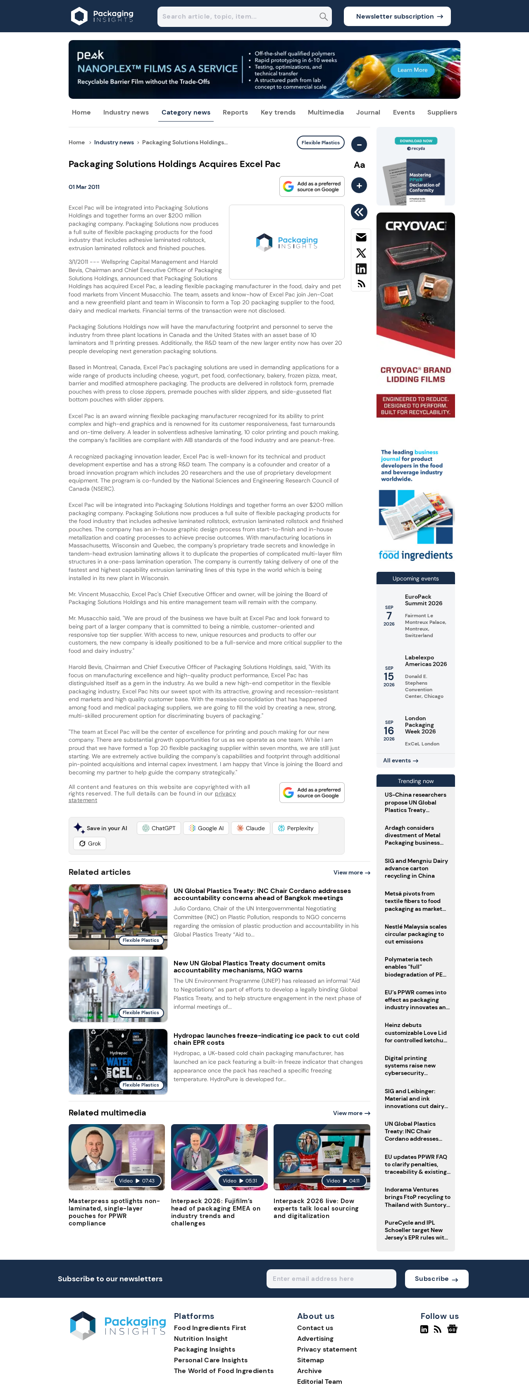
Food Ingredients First (210, 1328)
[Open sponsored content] (265, 96)
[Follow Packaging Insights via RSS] (438, 1332)
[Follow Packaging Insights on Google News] (453, 1332)
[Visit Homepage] (102, 30)
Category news (186, 112)
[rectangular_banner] (415, 562)
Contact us (315, 1328)
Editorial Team (319, 1381)
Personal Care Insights (211, 1360)
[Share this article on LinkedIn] (361, 270)
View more (348, 872)
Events (404, 112)
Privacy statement (327, 1349)
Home (81, 112)
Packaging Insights (204, 1349)
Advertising (315, 1338)
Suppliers (442, 112)
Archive (309, 1371)
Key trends (278, 112)
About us (316, 1316)
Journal (368, 112)
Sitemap (310, 1360)
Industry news (126, 112)
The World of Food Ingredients (224, 1371)
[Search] (323, 18)
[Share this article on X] (361, 255)
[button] (159, 828)
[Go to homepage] (118, 1338)
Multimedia (326, 112)
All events (397, 760)
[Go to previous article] (360, 212)
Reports (235, 112)
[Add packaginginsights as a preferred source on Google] (312, 186)
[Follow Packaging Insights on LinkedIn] (424, 1332)
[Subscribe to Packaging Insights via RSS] (361, 286)
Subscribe (432, 1279)
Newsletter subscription (395, 16)
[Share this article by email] (361, 239)
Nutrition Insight (201, 1338)
